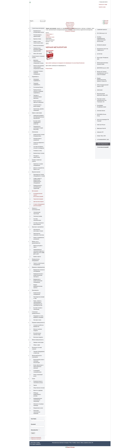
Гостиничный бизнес (38, 87)
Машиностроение (36, 172)
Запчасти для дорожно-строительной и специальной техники (38, 67)
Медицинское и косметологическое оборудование (37, 281)
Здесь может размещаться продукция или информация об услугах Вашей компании (65, 63)
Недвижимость (35, 76)
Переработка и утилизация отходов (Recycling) (38, 128)
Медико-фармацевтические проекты (37, 286)
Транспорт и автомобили (38, 227)
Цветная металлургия (38, 201)
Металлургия (35, 191)
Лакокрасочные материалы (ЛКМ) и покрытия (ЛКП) (37, 50)
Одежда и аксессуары (38, 342)
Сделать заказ (102, 7)
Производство (35, 290)
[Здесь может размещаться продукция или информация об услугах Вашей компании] (50, 60)
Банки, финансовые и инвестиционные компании (38, 367)
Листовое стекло (37, 320)
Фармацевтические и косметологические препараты (38, 275)
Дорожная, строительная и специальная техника (38, 62)
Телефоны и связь (37, 150)
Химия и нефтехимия (37, 113)
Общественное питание (39, 387)
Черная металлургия (38, 199)
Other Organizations (103, 143)
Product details (49, 68)
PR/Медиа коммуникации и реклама (37, 394)
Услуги (33, 378)
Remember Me (34, 430)
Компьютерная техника (38, 153)
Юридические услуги (38, 408)
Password (33, 424)
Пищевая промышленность (38, 322)
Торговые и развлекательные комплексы (37, 97)
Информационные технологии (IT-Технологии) (37, 400)
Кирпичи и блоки (37, 39)
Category (48, 35)
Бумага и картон (37, 256)
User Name (33, 418)
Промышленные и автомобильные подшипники (37, 187)
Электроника (35, 132)
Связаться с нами (103, 4)
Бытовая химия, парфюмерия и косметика (37, 122)
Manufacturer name (50, 37)
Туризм (35, 385)
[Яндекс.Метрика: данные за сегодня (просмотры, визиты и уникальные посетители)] (70, 447)
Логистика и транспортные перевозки (36, 412)
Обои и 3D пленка (37, 53)
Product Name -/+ (49, 34)
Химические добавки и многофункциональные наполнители (38, 117)
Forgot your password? (36, 437)
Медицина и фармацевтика (38, 267)
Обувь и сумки (36, 345)
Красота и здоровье (38, 390)
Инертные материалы (38, 45)
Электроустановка (37, 216)
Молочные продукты (38, 337)
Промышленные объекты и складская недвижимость (38, 91)
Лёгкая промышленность (38, 339)
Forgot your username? (36, 439)
